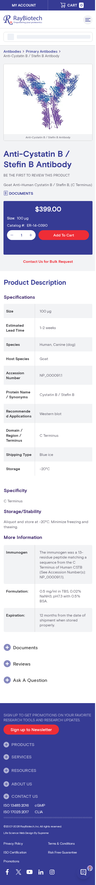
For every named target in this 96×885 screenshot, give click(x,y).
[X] (18, 872)
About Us (21, 783)
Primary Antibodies (41, 51)
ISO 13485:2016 (16, 805)
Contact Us (24, 796)
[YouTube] (29, 872)
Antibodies (12, 51)
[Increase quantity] (31, 235)
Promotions (11, 861)
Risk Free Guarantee (62, 852)
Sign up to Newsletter (34, 731)
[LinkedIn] (41, 872)
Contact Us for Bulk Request (48, 261)
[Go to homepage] (41, 20)
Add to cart (63, 235)
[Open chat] (83, 872)
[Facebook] (7, 872)
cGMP (40, 805)
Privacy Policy (13, 843)
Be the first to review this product (36, 175)
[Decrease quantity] (12, 235)
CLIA (39, 811)
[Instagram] (52, 872)
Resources (23, 770)
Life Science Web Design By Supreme (26, 832)
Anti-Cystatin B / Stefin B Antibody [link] (31, 56)
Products (22, 744)
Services (21, 756)
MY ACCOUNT (24, 5)
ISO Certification (15, 852)
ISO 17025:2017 (16, 811)
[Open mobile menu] (88, 19)
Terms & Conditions (61, 843)
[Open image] (48, 99)
